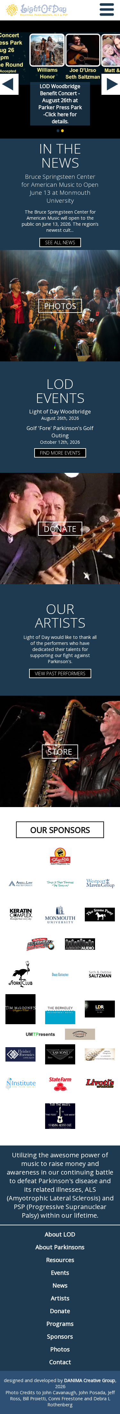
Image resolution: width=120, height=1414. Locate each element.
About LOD (60, 1234)
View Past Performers (60, 673)
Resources (60, 1260)
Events (60, 1272)
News (60, 1285)
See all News (60, 242)
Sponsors (60, 1336)
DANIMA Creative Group (89, 1380)
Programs (60, 1323)
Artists (60, 1298)
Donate (60, 1311)
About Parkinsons (60, 1247)
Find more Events (60, 453)
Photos (60, 1349)
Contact (60, 1362)
